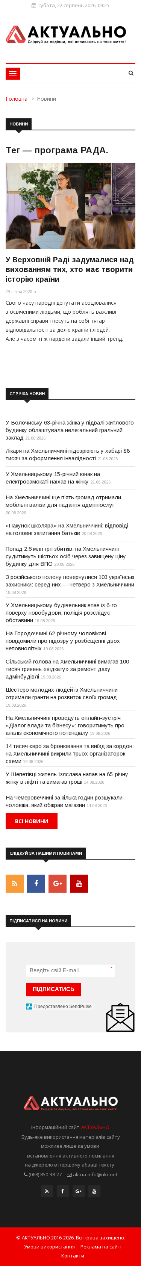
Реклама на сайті (100, 1246)
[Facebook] (63, 1193)
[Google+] (79, 1193)
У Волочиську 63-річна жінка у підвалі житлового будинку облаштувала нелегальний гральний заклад (70, 430)
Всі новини (31, 821)
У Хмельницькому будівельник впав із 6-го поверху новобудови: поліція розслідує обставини (61, 612)
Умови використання (49, 1246)
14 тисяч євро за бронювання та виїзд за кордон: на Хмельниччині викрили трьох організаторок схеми (70, 753)
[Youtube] (94, 1193)
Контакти (72, 1255)
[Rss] (47, 1193)
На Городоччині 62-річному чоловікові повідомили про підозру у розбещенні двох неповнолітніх (63, 640)
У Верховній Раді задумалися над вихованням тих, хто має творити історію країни (70, 269)
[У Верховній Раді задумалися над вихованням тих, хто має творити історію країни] (70, 206)
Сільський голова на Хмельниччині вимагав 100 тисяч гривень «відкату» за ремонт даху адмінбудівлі (67, 669)
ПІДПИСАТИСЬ (53, 989)
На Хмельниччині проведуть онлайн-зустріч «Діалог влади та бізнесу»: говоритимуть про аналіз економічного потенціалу (65, 725)
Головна (16, 98)
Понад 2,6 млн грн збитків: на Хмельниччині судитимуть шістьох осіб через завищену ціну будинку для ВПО (66, 556)
